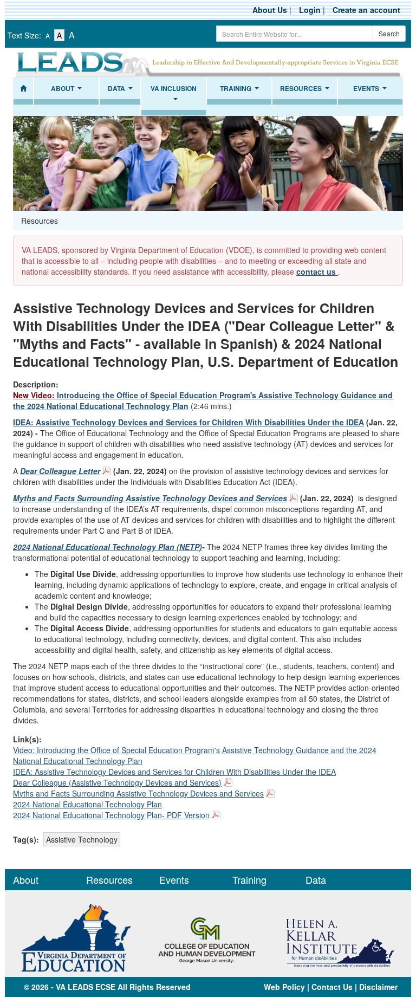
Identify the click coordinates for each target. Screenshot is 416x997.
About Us (269, 9)
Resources (306, 91)
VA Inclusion (174, 97)
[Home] (23, 91)
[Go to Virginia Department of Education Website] (76, 936)
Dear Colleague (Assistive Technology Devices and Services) (117, 782)
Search (389, 33)
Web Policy (284, 986)
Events (371, 91)
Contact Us (332, 986)
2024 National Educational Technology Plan (87, 804)
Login (310, 9)
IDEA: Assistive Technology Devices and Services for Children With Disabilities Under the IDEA (188, 422)
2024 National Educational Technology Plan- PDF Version (111, 815)
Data (121, 91)
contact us (317, 271)
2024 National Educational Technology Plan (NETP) (107, 546)
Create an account (366, 9)
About (67, 91)
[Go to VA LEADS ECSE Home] (208, 62)
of (143, 395)
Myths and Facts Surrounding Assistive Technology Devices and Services (138, 793)
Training (241, 91)
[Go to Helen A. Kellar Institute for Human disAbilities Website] (340, 936)
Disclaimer (378, 986)
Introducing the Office (75, 395)
